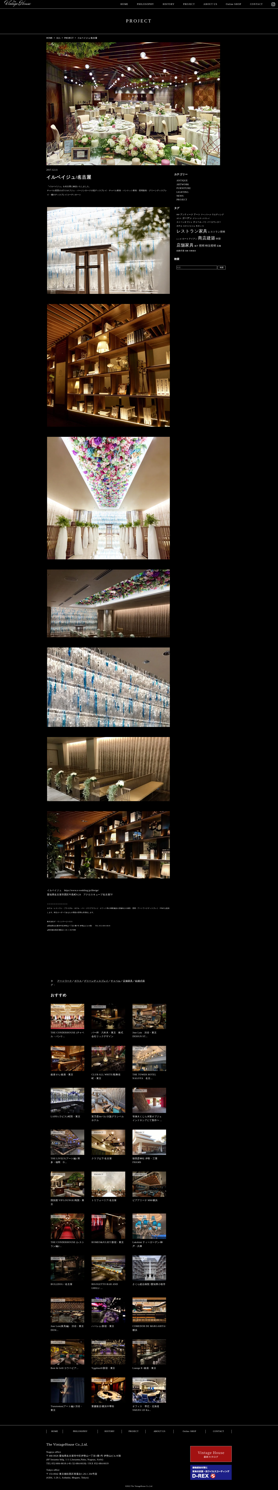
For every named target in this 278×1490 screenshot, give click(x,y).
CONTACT (256, 4)
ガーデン (187, 218)
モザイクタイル (189, 226)
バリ (204, 222)
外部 (218, 239)
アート (197, 214)
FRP (178, 215)
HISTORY (168, 4)
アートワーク (206, 215)
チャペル (197, 222)
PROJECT (189, 4)
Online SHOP (233, 4)
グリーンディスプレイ (201, 218)
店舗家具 (185, 245)
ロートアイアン (189, 239)
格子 (196, 246)
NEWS (180, 196)
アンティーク (186, 214)
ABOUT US (210, 4)
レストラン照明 (216, 232)
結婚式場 (180, 251)
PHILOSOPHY (145, 4)
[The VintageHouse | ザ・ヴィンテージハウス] (17, 4)
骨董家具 (192, 251)
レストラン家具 (192, 231)
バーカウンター (214, 222)
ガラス (179, 218)
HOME (124, 4)
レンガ (179, 239)
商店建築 (206, 238)
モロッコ (200, 226)
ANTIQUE (182, 180)
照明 (202, 245)
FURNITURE (184, 188)
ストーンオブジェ (184, 222)
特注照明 (210, 245)
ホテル (179, 226)
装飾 (187, 251)
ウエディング (218, 215)
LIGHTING (183, 192)
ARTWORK (183, 184)
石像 (219, 246)
